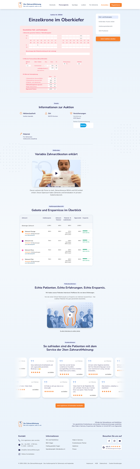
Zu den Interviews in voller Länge (70, 331)
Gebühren (75, 446)
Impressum (89, 463)
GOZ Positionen (103, 31)
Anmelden (104, 5)
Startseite (52, 5)
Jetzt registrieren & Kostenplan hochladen (70, 405)
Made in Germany (77, 440)
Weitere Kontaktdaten (27, 454)
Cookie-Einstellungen (115, 463)
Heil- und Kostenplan (105, 17)
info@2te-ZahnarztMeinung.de (30, 450)
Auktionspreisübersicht (105, 26)
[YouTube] (120, 441)
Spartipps (75, 5)
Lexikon (83, 5)
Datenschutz (103, 463)
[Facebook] (109, 441)
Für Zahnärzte (93, 5)
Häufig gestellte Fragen (53, 446)
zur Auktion (21, 368)
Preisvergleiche (63, 5)
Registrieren (115, 5)
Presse (74, 449)
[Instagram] (114, 441)
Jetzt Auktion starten (108, 39)
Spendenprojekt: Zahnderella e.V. (55, 449)
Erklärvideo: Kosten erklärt (106, 22)
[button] (56, 173)
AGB (96, 463)
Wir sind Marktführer (52, 440)
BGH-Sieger (49, 443)
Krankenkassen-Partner (79, 443)
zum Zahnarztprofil (30, 235)
